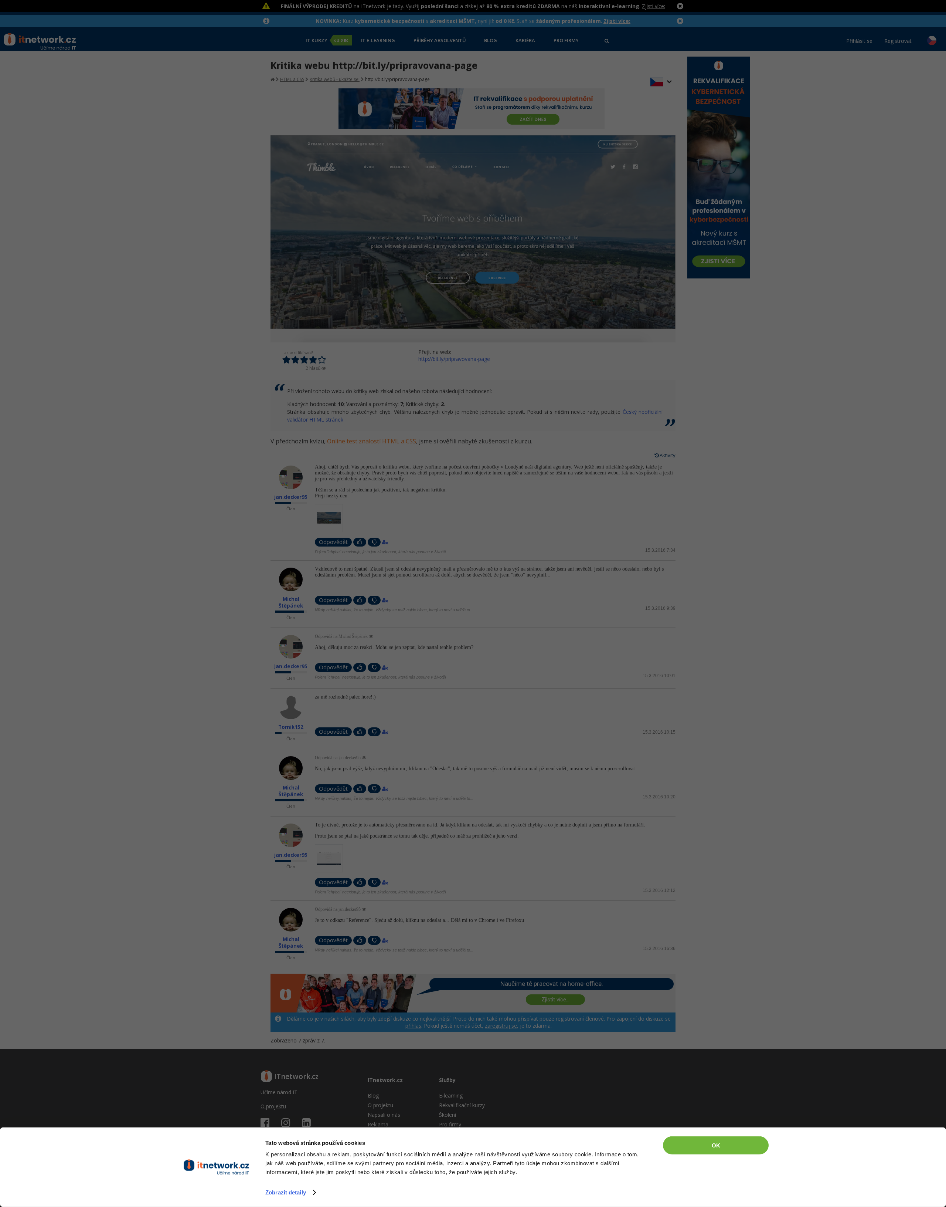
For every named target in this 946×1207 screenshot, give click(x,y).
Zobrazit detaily (285, 1192)
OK (716, 1145)
